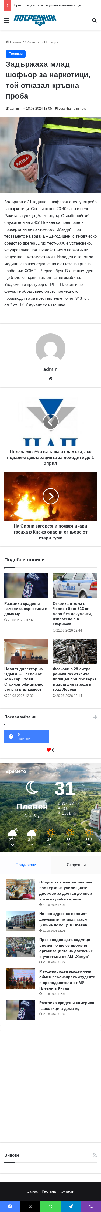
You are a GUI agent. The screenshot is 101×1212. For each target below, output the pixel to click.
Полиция (51, 42)
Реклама (49, 1191)
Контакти (67, 1191)
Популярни (26, 864)
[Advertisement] (50, 1086)
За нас (32, 1191)
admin (14, 108)
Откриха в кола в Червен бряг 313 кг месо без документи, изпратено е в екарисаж (72, 613)
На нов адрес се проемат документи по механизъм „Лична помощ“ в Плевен (63, 919)
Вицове (11, 1155)
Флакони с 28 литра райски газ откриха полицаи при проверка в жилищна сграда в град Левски (74, 679)
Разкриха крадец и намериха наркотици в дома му (25, 608)
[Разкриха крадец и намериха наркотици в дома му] (26, 585)
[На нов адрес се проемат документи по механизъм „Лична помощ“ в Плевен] (20, 921)
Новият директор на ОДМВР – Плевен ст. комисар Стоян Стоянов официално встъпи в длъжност (24, 679)
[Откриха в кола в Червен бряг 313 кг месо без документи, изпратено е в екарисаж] (75, 585)
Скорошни (76, 864)
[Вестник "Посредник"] (35, 20)
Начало (15, 42)
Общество (33, 42)
